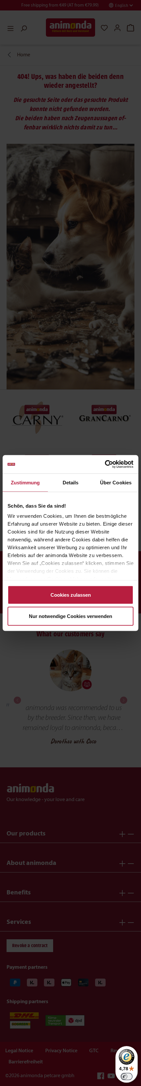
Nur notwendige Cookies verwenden (70, 616)
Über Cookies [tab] (115, 482)
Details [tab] (71, 482)
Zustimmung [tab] (25, 482)
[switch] (126, 1076)
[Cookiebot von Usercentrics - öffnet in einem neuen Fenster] (104, 464)
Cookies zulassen (70, 594)
